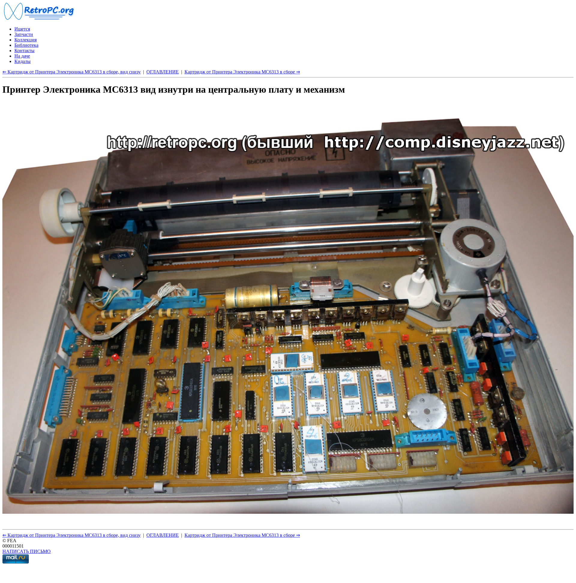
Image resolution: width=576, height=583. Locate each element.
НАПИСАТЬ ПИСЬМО (26, 551)
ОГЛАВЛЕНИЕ (162, 71)
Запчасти (23, 34)
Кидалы (22, 61)
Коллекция (25, 39)
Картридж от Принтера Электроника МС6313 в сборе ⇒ (242, 71)
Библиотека (26, 45)
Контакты (24, 50)
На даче (22, 55)
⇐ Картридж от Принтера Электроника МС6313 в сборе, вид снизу (71, 71)
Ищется (22, 28)
